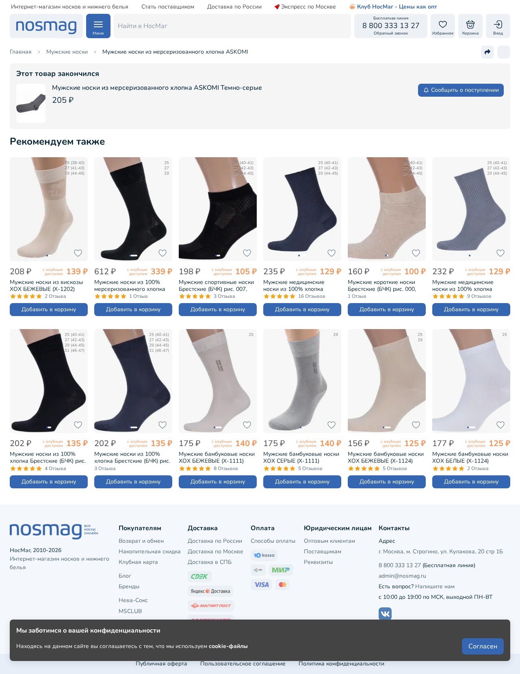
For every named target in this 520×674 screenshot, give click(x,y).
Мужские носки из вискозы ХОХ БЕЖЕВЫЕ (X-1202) (46, 285)
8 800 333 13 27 (400, 565)
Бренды (129, 586)
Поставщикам (322, 551)
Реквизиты (318, 562)
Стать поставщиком (167, 7)
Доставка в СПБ (210, 562)
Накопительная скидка (150, 551)
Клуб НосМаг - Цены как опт (397, 7)
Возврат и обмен (141, 541)
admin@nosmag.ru (402, 576)
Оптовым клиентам (329, 541)
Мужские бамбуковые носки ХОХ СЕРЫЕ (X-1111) (301, 457)
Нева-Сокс (133, 600)
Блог (125, 576)
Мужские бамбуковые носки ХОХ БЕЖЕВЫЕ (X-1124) (386, 457)
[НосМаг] (46, 26)
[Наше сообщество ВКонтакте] (385, 613)
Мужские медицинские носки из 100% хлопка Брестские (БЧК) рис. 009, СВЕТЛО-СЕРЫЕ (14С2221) (468, 285)
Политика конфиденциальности (341, 663)
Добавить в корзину (49, 309)
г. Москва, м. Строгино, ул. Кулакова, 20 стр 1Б (441, 551)
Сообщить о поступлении (465, 90)
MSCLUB (130, 611)
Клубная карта (138, 562)
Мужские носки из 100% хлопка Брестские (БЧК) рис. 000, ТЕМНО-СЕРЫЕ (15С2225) (132, 457)
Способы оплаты (273, 541)
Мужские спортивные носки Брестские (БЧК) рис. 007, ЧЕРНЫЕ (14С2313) (216, 285)
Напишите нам (435, 586)
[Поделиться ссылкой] (487, 52)
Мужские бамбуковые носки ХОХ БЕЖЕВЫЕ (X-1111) (217, 457)
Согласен (482, 646)
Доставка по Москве (215, 551)
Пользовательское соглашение (243, 663)
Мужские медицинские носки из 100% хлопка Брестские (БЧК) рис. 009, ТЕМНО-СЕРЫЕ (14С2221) (298, 285)
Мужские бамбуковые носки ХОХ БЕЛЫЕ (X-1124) (470, 457)
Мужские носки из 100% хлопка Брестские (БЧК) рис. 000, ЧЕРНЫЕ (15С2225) (48, 457)
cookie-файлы (228, 646)
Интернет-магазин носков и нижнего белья (69, 7)
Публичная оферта (161, 663)
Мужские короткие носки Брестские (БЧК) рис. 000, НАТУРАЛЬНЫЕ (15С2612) (383, 285)
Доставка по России (234, 7)
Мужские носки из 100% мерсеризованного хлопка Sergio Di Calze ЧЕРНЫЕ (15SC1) (129, 285)
